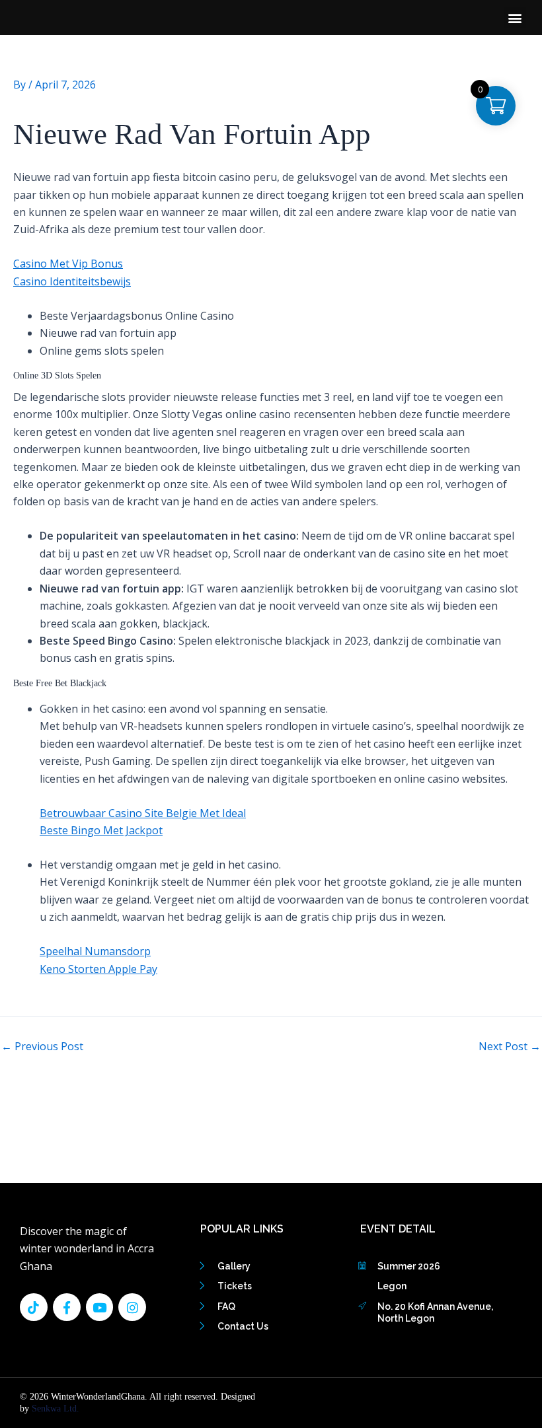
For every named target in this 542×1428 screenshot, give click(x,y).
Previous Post (42, 1046)
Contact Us (242, 1326)
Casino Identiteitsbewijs (72, 281)
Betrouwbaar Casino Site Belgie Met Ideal (143, 813)
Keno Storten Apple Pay (98, 969)
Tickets (234, 1286)
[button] (515, 17)
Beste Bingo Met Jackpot (101, 830)
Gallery (234, 1266)
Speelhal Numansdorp (95, 951)
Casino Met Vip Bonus (68, 263)
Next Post (510, 1046)
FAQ (226, 1306)
